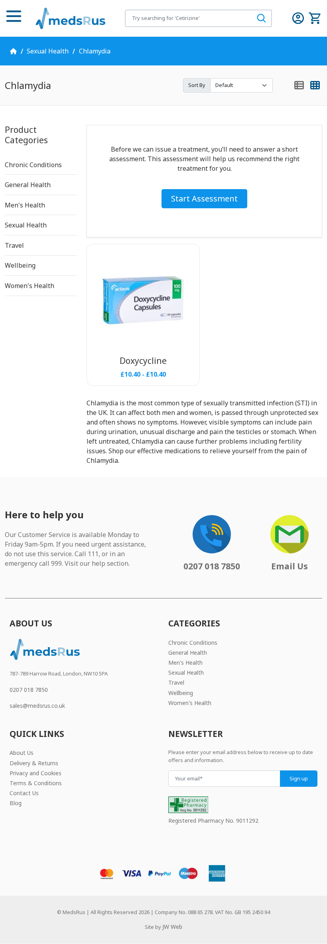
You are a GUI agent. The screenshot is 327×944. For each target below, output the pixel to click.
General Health (28, 184)
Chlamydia (94, 51)
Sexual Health (48, 51)
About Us (21, 752)
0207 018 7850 (29, 689)
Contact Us (24, 793)
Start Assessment (204, 198)
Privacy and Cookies (35, 773)
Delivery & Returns (34, 763)
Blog (16, 803)
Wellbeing (20, 265)
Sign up (299, 778)
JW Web (172, 926)
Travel (14, 245)
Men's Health (25, 205)
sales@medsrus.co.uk (37, 705)
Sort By (196, 85)
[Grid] (315, 85)
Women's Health (29, 285)
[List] (299, 85)
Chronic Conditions (33, 164)
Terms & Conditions (36, 783)
